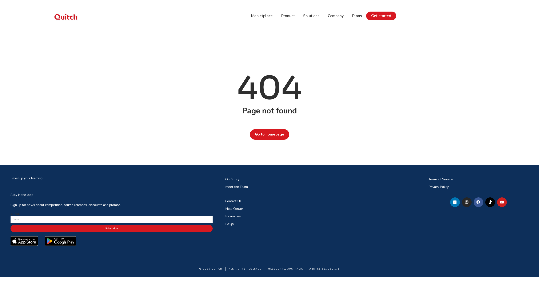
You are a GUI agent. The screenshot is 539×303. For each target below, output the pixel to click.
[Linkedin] (455, 202)
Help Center (234, 208)
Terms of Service (440, 179)
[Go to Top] (533, 297)
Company (336, 15)
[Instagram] (467, 202)
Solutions (311, 15)
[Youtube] (502, 202)
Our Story (232, 179)
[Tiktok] (490, 202)
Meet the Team (236, 187)
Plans (357, 15)
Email (15, 213)
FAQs (229, 224)
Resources (233, 216)
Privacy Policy (438, 187)
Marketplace (262, 15)
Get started (381, 15)
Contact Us (233, 201)
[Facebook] (478, 202)
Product (288, 15)
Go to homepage (269, 134)
